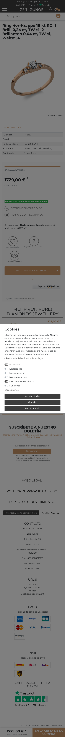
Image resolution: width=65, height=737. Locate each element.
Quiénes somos (32, 587)
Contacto (50, 513)
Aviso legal (32, 480)
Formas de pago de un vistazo (33, 611)
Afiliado (33, 590)
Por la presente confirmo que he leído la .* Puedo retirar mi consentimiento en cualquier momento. (33, 458)
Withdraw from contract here (21, 512)
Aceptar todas (32, 396)
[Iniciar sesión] (50, 8)
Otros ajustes (12, 390)
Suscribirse (32, 451)
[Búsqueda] (58, 16)
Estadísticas (15, 368)
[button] (46, 287)
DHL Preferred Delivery (21, 381)
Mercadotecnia (17, 373)
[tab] (32, 126)
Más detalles (12, 127)
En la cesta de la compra (31, 270)
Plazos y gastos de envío (33, 657)
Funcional (14, 385)
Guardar (32, 402)
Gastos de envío (28, 298)
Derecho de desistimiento (31, 502)
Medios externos (18, 377)
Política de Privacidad (26, 491)
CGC (53, 491)
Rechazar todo (32, 408)
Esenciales (14, 364)
